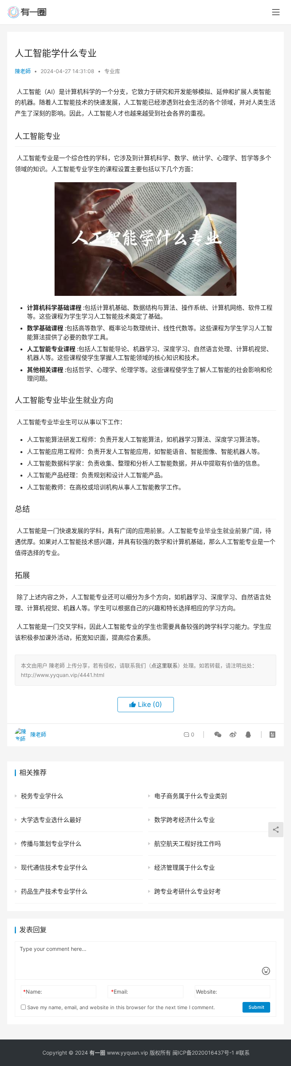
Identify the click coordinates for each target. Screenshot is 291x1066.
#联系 (243, 1052)
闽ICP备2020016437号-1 (203, 1052)
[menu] (276, 12)
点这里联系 (164, 665)
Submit (256, 1007)
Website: (206, 991)
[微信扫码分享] (218, 734)
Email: (119, 991)
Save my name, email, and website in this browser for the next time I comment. (120, 1007)
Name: (32, 991)
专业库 (112, 71)
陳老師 (23, 71)
